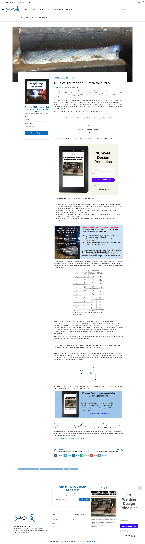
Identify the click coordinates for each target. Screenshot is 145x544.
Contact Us (69, 9)
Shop (41, 9)
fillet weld (36, 469)
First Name (28, 116)
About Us (33, 9)
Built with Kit (103, 189)
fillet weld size (44, 469)
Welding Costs (69, 78)
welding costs (73, 469)
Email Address (29, 123)
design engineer (28, 469)
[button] (59, 455)
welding (66, 469)
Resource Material (57, 9)
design (20, 469)
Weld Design (22, 18)
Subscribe (84, 499)
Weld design (53, 469)
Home (25, 9)
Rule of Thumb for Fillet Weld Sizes (82, 83)
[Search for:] (131, 9)
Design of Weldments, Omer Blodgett (73, 438)
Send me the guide (37, 133)
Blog (47, 9)
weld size (60, 469)
